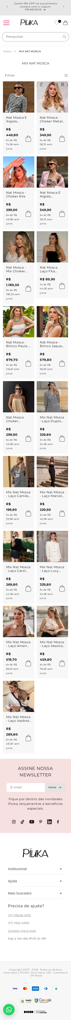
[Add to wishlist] (27, 87)
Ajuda (35, 881)
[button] (6, 22)
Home (7, 51)
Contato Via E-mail (22, 931)
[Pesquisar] (64, 36)
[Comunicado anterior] (7, 6)
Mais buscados (35, 893)
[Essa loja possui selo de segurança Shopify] (26, 1001)
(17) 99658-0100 (19, 915)
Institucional (35, 869)
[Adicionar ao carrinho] (27, 139)
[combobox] (35, 36)
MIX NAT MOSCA (30, 51)
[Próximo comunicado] (63, 6)
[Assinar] (55, 787)
